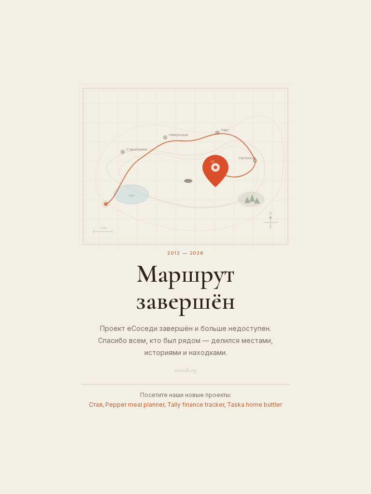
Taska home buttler (254, 404)
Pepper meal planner (134, 404)
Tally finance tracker (195, 404)
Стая (95, 404)
